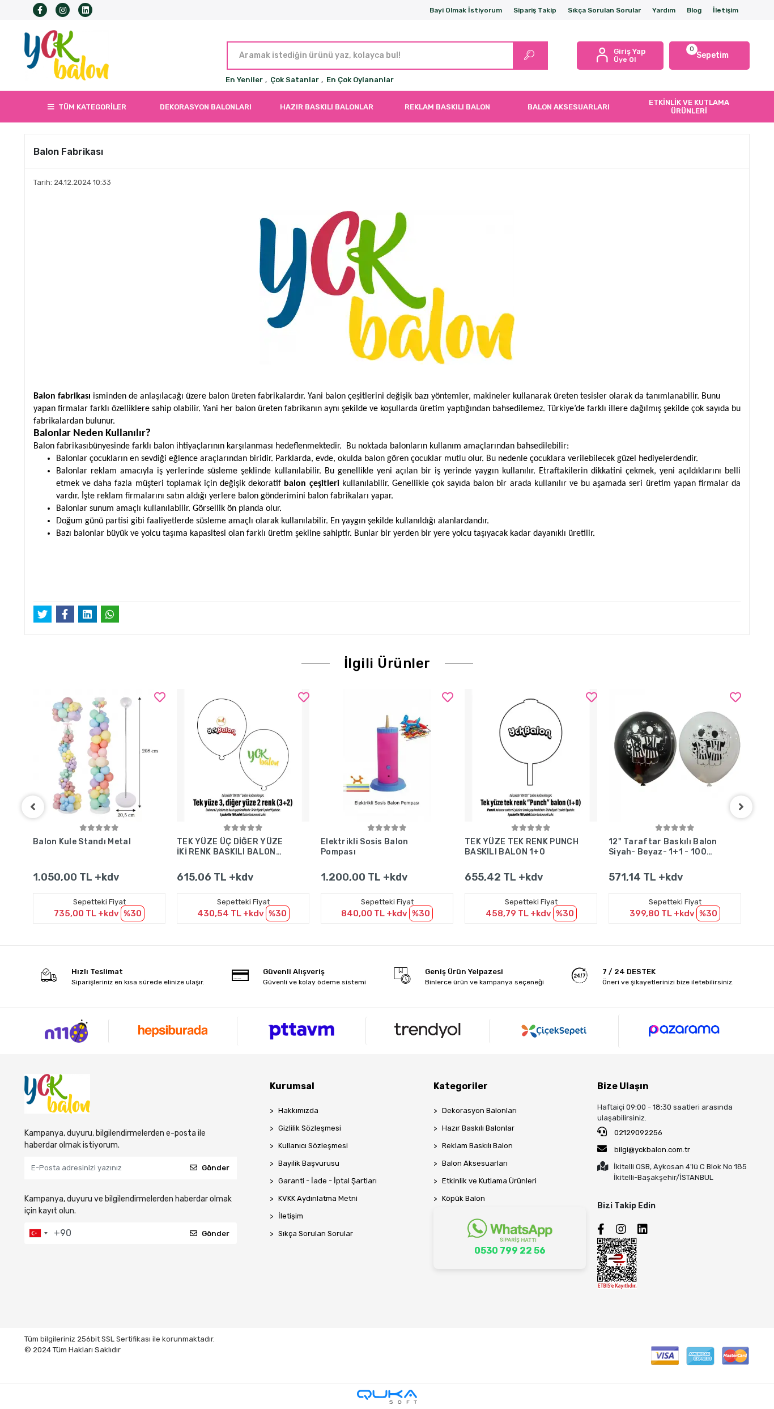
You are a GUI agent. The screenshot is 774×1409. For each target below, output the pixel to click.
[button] (709, 55)
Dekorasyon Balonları (479, 1110)
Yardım (663, 10)
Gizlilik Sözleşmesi (309, 1128)
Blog (694, 10)
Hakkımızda (298, 1110)
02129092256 (637, 1132)
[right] (741, 806)
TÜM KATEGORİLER (92, 107)
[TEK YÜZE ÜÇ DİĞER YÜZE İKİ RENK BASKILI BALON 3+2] (243, 755)
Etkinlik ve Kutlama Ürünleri (489, 1181)
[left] (33, 806)
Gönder (215, 1167)
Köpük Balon (463, 1198)
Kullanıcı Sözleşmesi (313, 1145)
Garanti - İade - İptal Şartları (327, 1181)
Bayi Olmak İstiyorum (465, 10)
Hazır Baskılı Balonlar (478, 1128)
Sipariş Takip (534, 10)
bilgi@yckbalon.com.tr (652, 1149)
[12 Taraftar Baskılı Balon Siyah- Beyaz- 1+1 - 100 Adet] (675, 755)
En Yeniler (244, 79)
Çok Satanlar (294, 79)
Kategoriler (460, 1086)
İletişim (725, 10)
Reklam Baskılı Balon (477, 1145)
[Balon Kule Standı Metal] (99, 755)
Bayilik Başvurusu (308, 1163)
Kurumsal (292, 1086)
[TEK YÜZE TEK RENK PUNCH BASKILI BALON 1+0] (531, 755)
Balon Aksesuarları (475, 1163)
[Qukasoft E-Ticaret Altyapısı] (387, 1397)
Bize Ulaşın (623, 1086)
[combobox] (38, 1233)
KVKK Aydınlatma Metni (318, 1198)
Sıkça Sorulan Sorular (604, 10)
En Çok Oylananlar (360, 79)
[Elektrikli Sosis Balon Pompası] (387, 755)
